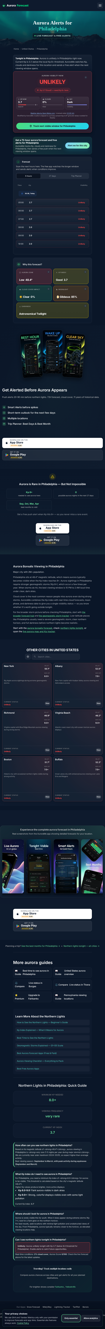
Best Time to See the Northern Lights (35, 1038)
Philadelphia (42, 49)
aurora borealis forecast (39, 628)
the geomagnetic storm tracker (54, 615)
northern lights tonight (71, 628)
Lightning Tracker (62, 1307)
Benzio (86, 1307)
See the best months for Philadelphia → (41, 946)
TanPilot (76, 1307)
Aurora (17, 5)
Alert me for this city (77, 145)
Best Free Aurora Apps (28, 1068)
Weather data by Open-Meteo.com (42, 113)
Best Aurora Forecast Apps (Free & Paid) (37, 1053)
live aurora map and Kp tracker (39, 631)
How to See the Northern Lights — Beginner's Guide (42, 1022)
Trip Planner (76, 176)
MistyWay (47, 1307)
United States (28, 49)
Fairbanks (59, 1287)
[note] (85, 77)
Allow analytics (91, 1318)
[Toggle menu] (100, 5)
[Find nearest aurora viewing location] (28, 656)
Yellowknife (70, 1287)
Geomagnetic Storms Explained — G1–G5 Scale (40, 1045)
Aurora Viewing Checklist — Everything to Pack (40, 1061)
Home (16, 49)
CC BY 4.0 (70, 113)
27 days (52, 176)
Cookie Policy (23, 1323)
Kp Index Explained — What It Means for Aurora (40, 1030)
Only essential (71, 1318)
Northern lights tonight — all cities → (82, 946)
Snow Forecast (33, 1307)
